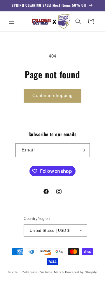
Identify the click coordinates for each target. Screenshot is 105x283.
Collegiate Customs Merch (43, 272)
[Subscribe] (83, 150)
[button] (11, 21)
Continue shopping (52, 95)
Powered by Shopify (81, 272)
